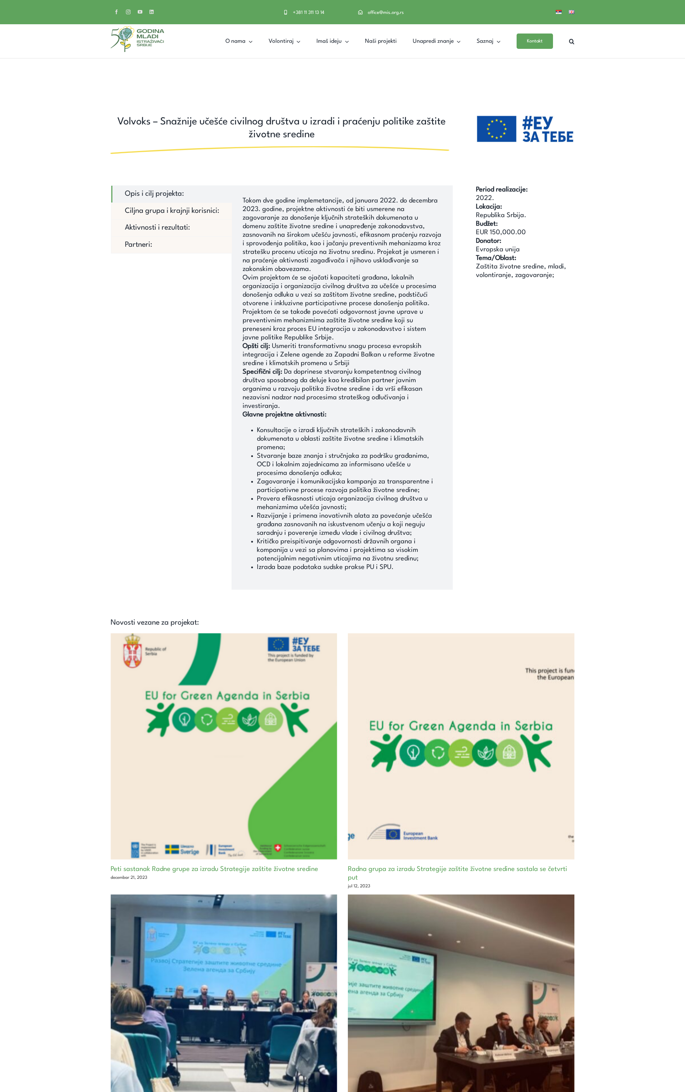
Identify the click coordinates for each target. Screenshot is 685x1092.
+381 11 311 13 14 (308, 12)
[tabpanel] (342, 387)
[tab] (171, 194)
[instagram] (128, 12)
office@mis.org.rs (386, 12)
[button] (571, 41)
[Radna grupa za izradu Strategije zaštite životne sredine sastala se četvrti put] (461, 746)
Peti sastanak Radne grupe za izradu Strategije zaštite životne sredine (214, 869)
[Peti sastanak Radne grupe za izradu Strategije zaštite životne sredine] (224, 746)
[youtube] (140, 12)
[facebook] (116, 12)
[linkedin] (151, 12)
